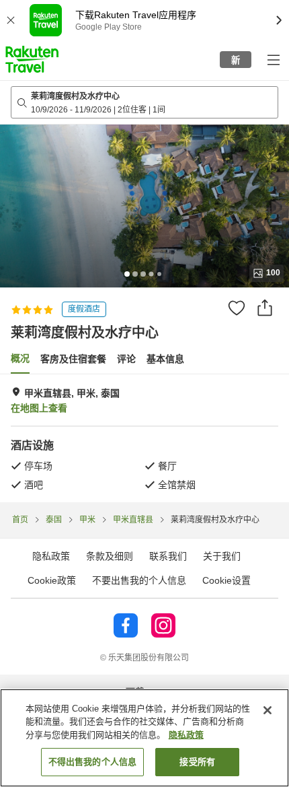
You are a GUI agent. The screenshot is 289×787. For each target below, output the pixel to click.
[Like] (236, 307)
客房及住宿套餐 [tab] (73, 358)
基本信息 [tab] (165, 358)
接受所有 (197, 762)
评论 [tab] (126, 358)
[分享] (264, 307)
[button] (31, 59)
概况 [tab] (20, 358)
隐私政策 (186, 735)
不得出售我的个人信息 (92, 762)
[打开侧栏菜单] (273, 59)
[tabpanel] (144, 438)
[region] (144, 738)
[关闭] (267, 710)
